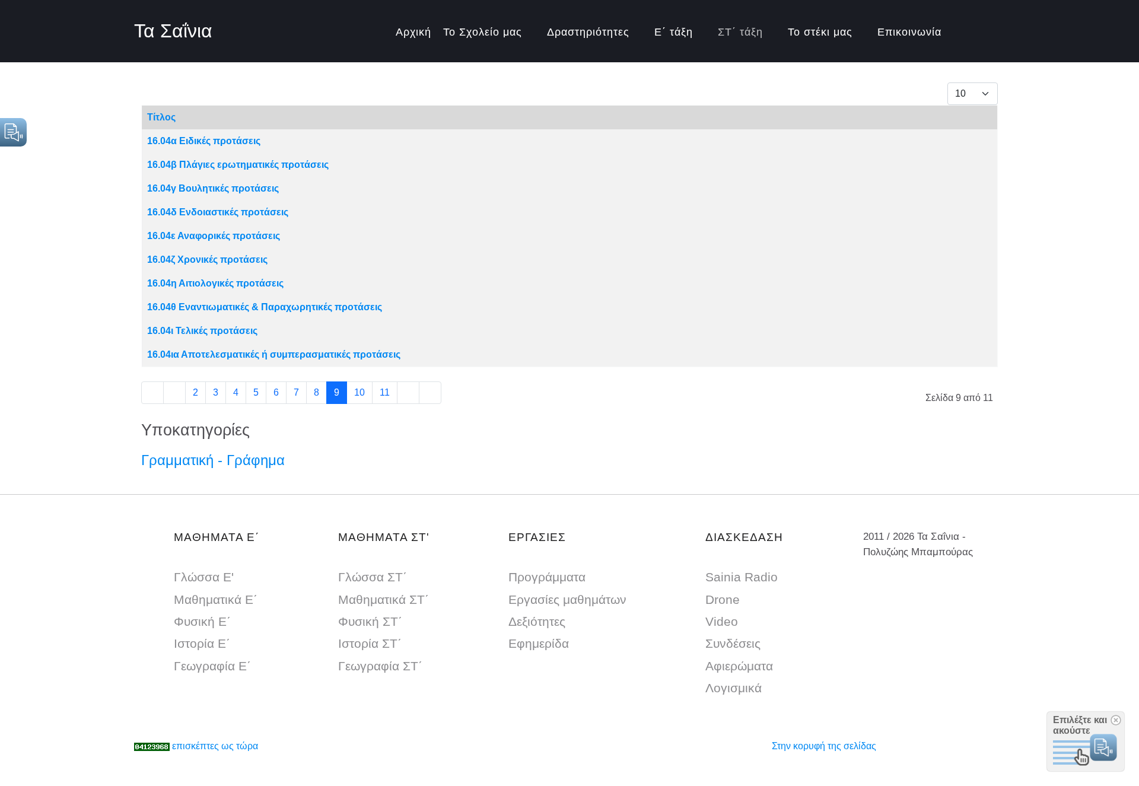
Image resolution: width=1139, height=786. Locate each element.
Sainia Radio (741, 577)
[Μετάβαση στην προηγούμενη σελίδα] (174, 392)
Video (721, 621)
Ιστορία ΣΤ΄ (370, 643)
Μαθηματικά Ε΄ (215, 599)
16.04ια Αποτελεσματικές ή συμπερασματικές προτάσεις (273, 354)
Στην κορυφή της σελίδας (824, 746)
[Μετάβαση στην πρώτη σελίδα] (152, 392)
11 (385, 392)
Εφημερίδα (538, 643)
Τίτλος (161, 117)
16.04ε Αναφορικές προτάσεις (213, 236)
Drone (722, 599)
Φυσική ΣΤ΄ (370, 621)
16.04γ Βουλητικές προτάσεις (213, 188)
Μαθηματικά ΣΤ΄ (383, 599)
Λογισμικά (733, 688)
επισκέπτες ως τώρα (215, 746)
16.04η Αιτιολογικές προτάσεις (215, 283)
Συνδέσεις (733, 643)
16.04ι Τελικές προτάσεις (202, 331)
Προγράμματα (547, 577)
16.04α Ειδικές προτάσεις (203, 141)
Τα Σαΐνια (173, 31)
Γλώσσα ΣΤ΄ (372, 577)
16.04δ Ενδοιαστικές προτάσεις (217, 212)
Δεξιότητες (536, 621)
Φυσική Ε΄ (202, 621)
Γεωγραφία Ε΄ (212, 666)
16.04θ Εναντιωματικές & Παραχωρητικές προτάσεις (264, 307)
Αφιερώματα (739, 666)
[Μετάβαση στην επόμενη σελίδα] (408, 392)
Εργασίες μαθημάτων (567, 599)
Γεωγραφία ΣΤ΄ (380, 666)
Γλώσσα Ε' (204, 577)
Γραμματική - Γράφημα (213, 460)
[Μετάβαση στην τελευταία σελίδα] (430, 392)
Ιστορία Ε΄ (202, 643)
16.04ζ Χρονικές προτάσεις (207, 259)
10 (359, 392)
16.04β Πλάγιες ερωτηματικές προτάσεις (238, 165)
